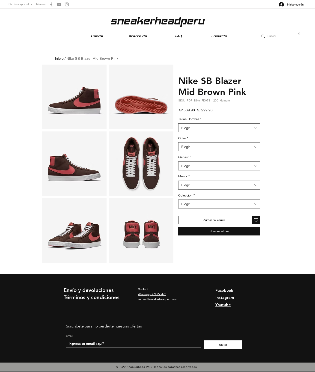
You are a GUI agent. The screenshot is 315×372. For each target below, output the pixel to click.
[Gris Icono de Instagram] (66, 4)
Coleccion (186, 195)
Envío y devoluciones (89, 290)
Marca (184, 176)
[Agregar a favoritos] (256, 220)
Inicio (59, 58)
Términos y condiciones (91, 297)
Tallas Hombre (189, 119)
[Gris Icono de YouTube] (59, 4)
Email (69, 335)
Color (183, 138)
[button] (22, 4)
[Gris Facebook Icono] (51, 4)
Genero (184, 157)
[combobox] (219, 127)
